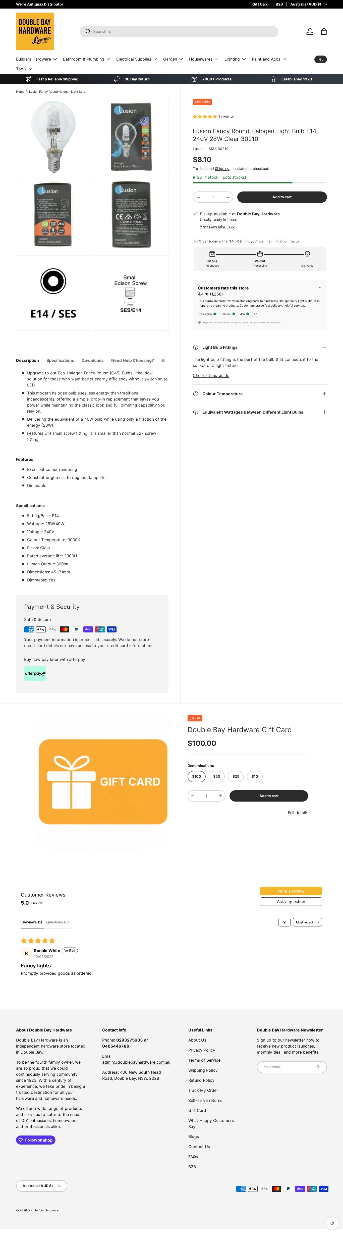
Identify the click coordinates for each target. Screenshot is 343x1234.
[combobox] (179, 31)
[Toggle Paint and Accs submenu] (284, 59)
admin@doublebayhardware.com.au (136, 1062)
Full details (298, 812)
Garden (170, 59)
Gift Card (260, 4)
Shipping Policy (203, 1070)
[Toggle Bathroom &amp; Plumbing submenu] (108, 59)
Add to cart (282, 197)
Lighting (232, 59)
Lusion (198, 148)
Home (20, 91)
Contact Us (199, 1146)
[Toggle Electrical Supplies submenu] (155, 59)
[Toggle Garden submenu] (181, 59)
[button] (323, 31)
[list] (103, 783)
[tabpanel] (92, 476)
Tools (21, 68)
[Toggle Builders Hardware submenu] (55, 59)
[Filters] (284, 922)
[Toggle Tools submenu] (30, 69)
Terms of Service (204, 1060)
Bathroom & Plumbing (83, 59)
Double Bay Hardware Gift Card (240, 729)
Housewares (200, 59)
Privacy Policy (201, 1050)
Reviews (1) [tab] (32, 922)
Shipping (222, 168)
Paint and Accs (266, 59)
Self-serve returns (205, 1100)
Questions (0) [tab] (57, 922)
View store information (218, 226)
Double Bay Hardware (43, 1210)
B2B (279, 4)
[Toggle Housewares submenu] (216, 59)
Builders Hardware (33, 59)
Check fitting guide (211, 375)
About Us (197, 1040)
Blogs (193, 1136)
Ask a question (291, 901)
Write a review (291, 891)
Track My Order (203, 1090)
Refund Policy (201, 1080)
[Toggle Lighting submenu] (244, 59)
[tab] (27, 360)
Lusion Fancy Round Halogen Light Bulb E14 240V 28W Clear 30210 (59, 91)
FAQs (193, 1156)
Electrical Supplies (133, 59)
